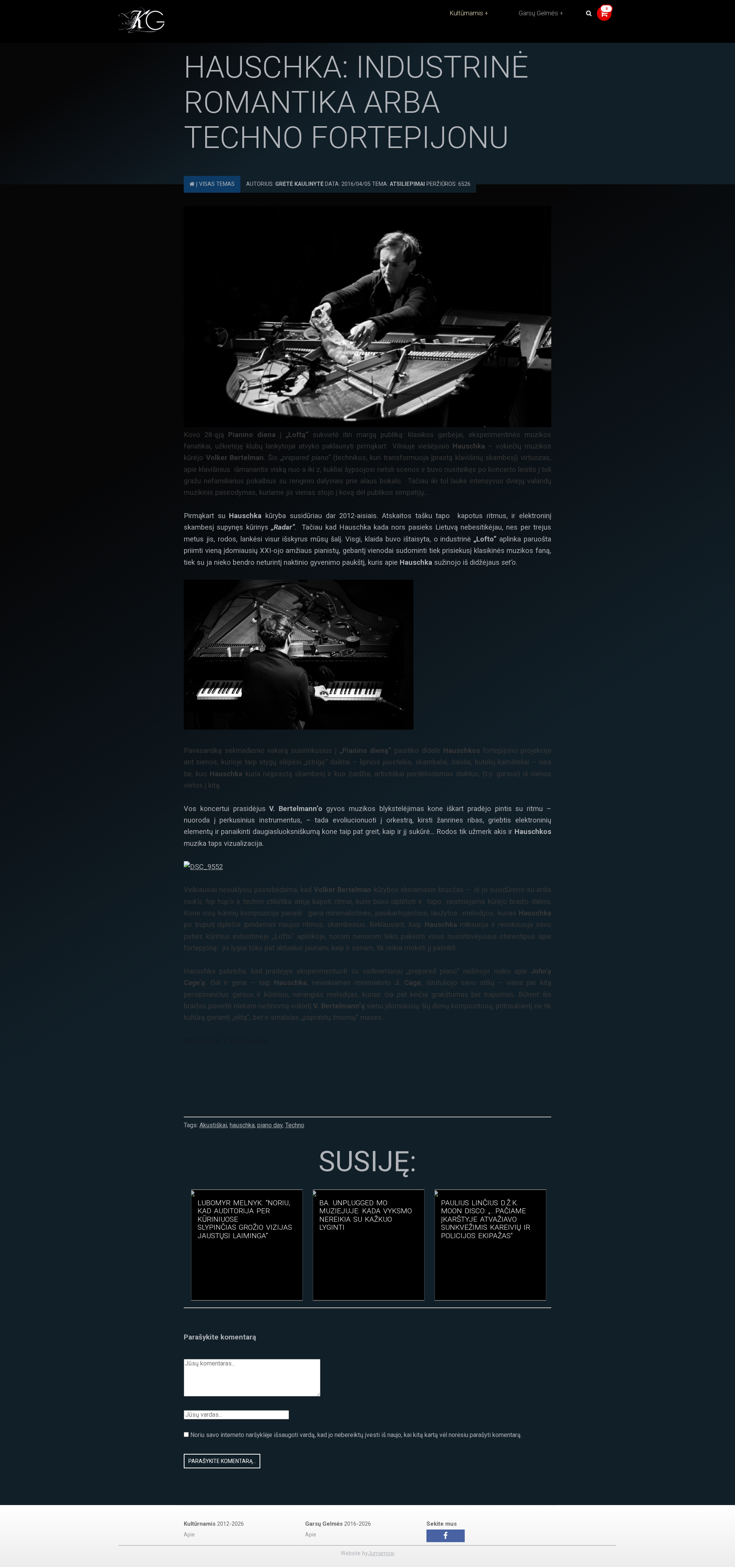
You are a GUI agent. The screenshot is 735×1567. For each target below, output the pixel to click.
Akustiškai (213, 1125)
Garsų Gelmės (538, 13)
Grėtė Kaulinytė (299, 184)
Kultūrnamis (466, 13)
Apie (189, 1534)
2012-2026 (214, 1523)
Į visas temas (214, 184)
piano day (270, 1125)
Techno (294, 1125)
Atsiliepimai (407, 184)
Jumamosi (381, 1553)
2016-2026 (338, 1523)
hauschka (242, 1125)
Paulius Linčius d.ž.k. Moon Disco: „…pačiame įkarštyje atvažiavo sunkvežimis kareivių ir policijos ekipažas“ (485, 1219)
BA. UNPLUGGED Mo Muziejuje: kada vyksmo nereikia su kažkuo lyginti (365, 1215)
